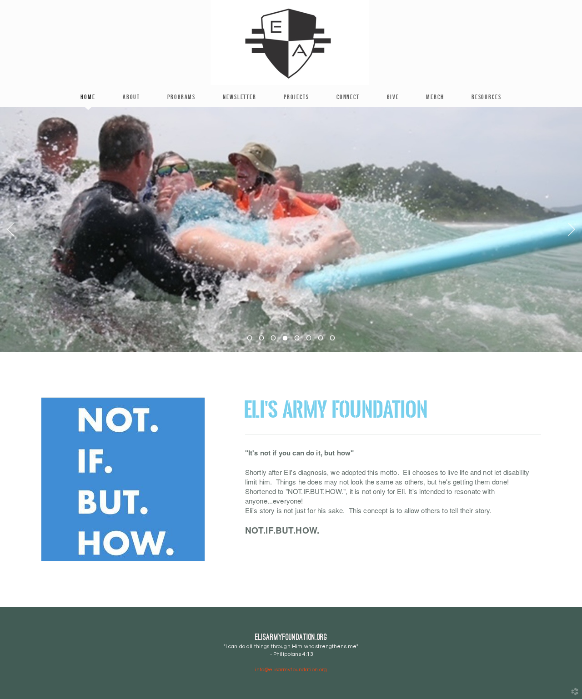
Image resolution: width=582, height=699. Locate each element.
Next (571, 229)
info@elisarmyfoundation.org (291, 670)
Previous (10, 229)
